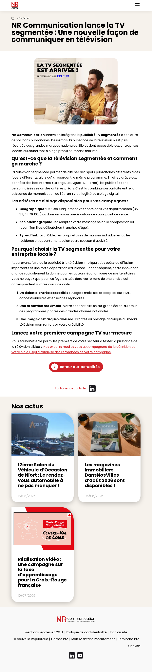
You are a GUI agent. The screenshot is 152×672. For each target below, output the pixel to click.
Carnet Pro (59, 639)
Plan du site (118, 632)
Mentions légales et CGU (44, 632)
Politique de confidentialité (86, 632)
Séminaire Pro (128, 639)
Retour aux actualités (80, 366)
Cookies (134, 646)
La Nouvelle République (30, 639)
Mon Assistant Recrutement (93, 639)
